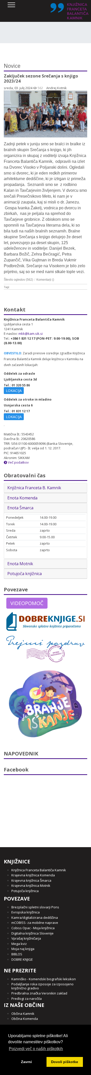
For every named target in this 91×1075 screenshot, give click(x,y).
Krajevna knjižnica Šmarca (31, 880)
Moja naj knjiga (22, 948)
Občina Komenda (24, 1018)
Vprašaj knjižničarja (26, 938)
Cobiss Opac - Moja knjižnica (33, 928)
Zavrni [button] (26, 1062)
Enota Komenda (22, 498)
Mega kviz (19, 943)
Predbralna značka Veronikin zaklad (39, 993)
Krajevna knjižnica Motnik (30, 885)
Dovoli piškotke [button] (64, 1062)
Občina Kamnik (22, 1013)
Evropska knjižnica (25, 912)
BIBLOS (16, 954)
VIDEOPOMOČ (26, 603)
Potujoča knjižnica (24, 573)
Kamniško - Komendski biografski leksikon (43, 979)
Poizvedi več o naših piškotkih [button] (36, 1049)
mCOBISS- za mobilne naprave (34, 922)
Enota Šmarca (20, 508)
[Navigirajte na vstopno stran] (69, 11)
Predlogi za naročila (26, 998)
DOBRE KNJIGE (22, 959)
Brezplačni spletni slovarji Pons (35, 907)
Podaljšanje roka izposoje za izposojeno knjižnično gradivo (42, 986)
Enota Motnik (20, 563)
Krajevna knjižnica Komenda (33, 875)
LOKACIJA (14, 390)
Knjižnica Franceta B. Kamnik (34, 488)
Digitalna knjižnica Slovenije (32, 933)
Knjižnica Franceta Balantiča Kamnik (38, 870)
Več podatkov (18, 462)
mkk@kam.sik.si (30, 333)
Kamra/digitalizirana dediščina (34, 917)
